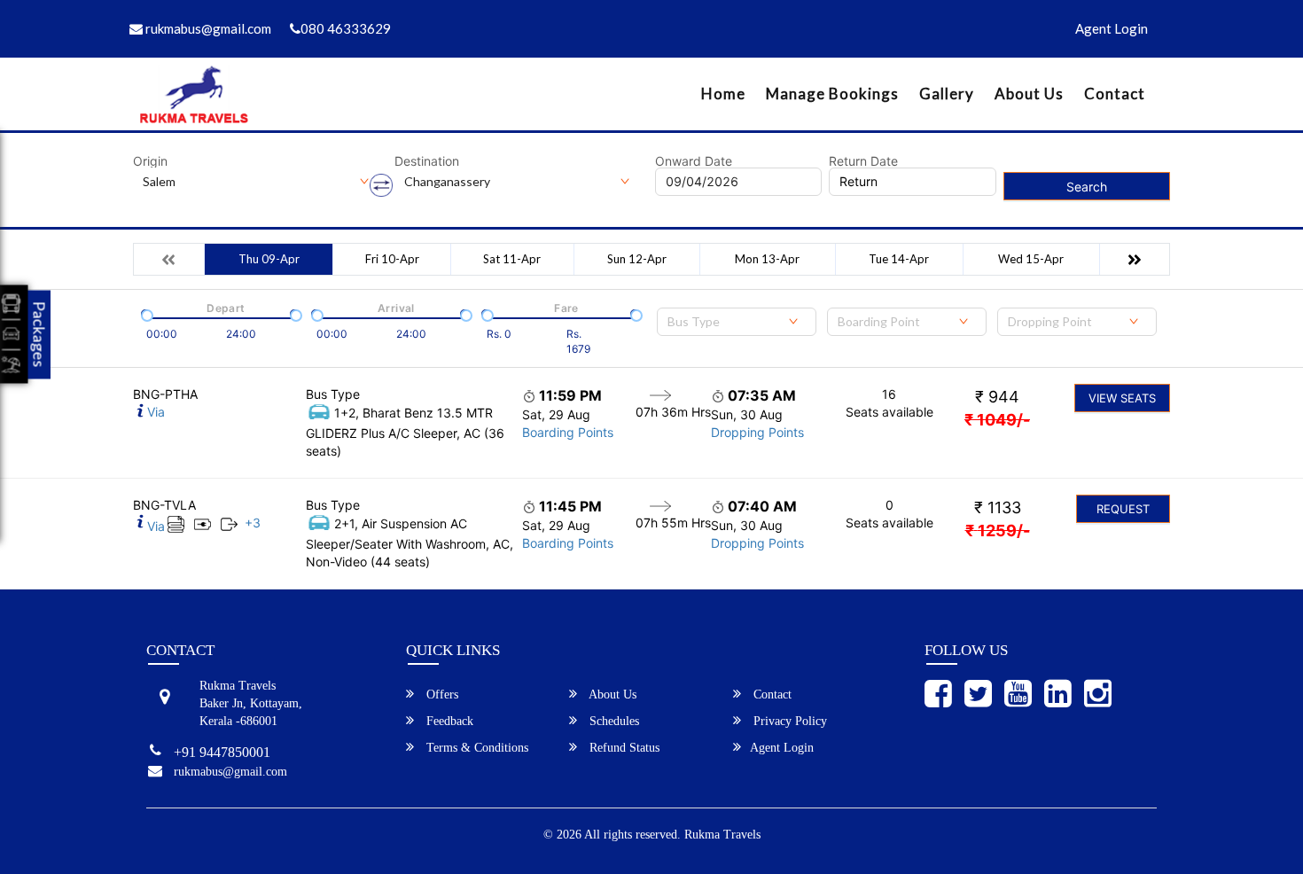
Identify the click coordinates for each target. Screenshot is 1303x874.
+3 (253, 522)
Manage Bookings (832, 93)
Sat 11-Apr (512, 259)
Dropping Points (757, 432)
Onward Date (693, 161)
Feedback (448, 721)
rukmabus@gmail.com (207, 28)
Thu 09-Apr (269, 259)
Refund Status (622, 747)
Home (723, 93)
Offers (440, 694)
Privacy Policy (788, 721)
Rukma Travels (722, 834)
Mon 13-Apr (767, 259)
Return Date (863, 161)
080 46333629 (345, 28)
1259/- (997, 530)
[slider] (145, 313)
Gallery (946, 93)
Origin (150, 161)
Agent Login (1111, 28)
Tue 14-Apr (899, 259)
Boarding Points (567, 432)
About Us (1029, 93)
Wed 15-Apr (1031, 259)
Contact (1114, 93)
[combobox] (736, 321)
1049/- (997, 419)
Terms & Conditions (475, 747)
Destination (426, 161)
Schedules (612, 721)
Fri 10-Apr (392, 259)
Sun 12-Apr (637, 259)
